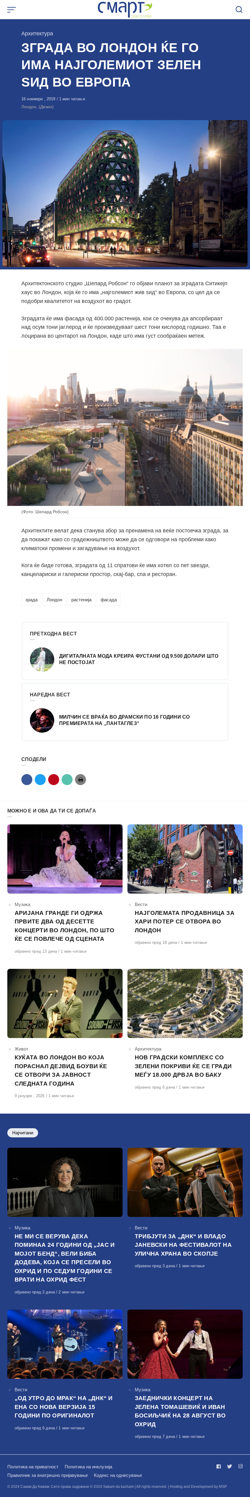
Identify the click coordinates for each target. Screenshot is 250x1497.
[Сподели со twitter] (40, 779)
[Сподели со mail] (67, 779)
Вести (141, 904)
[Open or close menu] (12, 10)
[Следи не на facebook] (219, 1466)
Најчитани (22, 1132)
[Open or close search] (239, 10)
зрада (31, 599)
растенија (81, 599)
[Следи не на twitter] (229, 1466)
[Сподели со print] (80, 779)
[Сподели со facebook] (26, 779)
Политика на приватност (33, 1466)
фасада (109, 599)
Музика (22, 904)
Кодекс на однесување (118, 1475)
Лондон (54, 599)
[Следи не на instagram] (239, 1466)
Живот (21, 1048)
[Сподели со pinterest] (53, 779)
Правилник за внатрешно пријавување (47, 1475)
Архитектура (37, 33)
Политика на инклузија (88, 1466)
